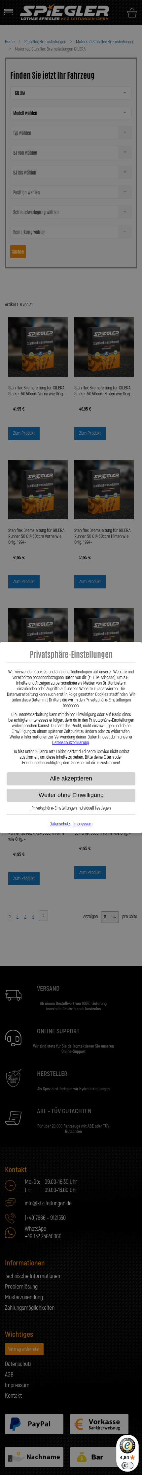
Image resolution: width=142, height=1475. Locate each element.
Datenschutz (60, 824)
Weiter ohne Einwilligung (71, 795)
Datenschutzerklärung (70, 742)
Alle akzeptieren (71, 778)
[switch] (127, 1465)
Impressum (82, 824)
